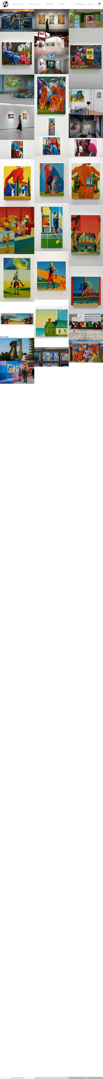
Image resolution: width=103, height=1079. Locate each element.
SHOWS (49, 4)
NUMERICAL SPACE (85, 4)
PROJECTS (34, 4)
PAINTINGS (18, 4)
